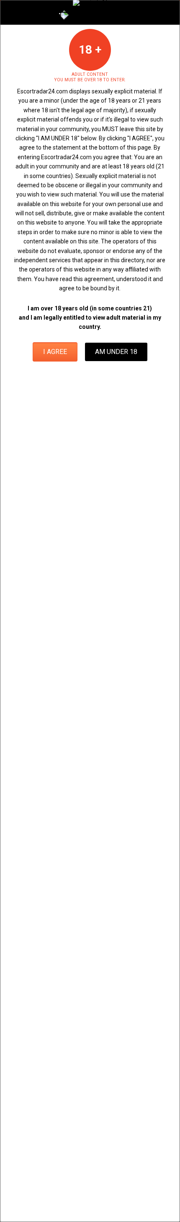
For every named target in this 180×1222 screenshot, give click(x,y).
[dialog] (90, 611)
